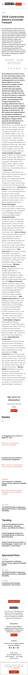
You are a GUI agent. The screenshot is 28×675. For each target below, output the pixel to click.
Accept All (14, 671)
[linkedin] (11, 68)
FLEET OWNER (19, 656)
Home (3, 12)
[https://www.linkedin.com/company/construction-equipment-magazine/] (13, 648)
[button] (3, 4)
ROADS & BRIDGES (9, 656)
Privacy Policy (16, 667)
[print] (25, 68)
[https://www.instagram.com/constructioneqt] (11, 648)
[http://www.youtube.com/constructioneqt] (18, 648)
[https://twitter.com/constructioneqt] (16, 648)
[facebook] (8, 68)
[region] (14, 668)
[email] (19, 68)
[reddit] (16, 68)
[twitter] (14, 68)
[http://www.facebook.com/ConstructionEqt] (9, 648)
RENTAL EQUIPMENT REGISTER (14, 654)
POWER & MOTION (14, 658)
